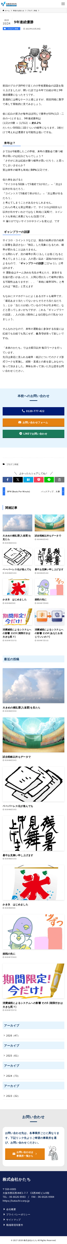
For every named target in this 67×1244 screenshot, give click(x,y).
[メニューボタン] (63, 4)
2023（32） (13, 1095)
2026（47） (13, 1035)
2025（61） (13, 1055)
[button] (7, 479)
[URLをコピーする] (59, 479)
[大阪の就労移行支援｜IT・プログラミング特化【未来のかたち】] (9, 4)
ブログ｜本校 (12, 28)
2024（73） (13, 1075)
